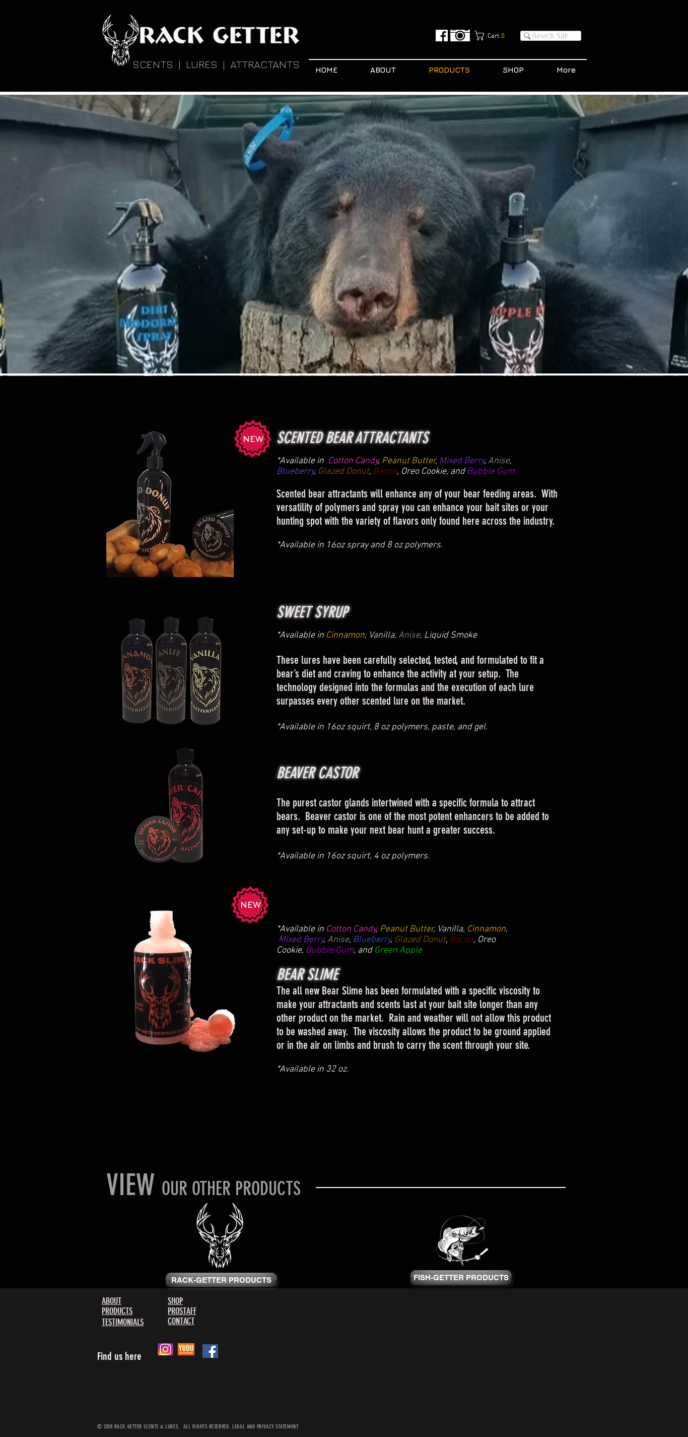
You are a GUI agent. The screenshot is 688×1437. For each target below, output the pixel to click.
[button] (493, 35)
